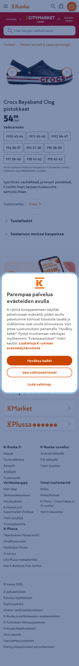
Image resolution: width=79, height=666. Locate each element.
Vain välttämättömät (39, 372)
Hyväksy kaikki (39, 360)
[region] (39, 333)
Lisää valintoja (39, 384)
